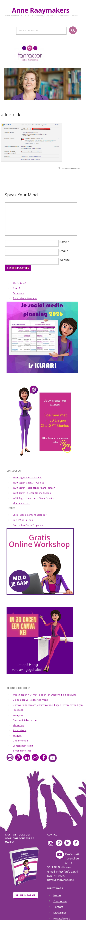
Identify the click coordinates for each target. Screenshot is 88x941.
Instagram (18, 714)
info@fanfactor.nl (67, 871)
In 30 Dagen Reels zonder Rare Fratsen (34, 487)
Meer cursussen (21, 503)
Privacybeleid (61, 918)
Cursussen (18, 293)
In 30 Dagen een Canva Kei (27, 477)
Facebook (18, 709)
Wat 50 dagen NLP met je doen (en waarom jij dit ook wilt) (44, 694)
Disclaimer (59, 912)
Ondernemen (20, 740)
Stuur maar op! (25, 895)
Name (63, 242)
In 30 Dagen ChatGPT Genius (28, 482)
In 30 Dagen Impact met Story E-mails (33, 497)
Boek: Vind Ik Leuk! (23, 519)
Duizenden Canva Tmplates (28, 525)
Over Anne (60, 901)
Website (65, 260)
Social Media (19, 730)
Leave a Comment (71, 168)
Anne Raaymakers (42, 10)
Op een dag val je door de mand (30, 699)
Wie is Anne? (19, 283)
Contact (58, 907)
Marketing (18, 725)
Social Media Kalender (25, 298)
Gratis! (16, 287)
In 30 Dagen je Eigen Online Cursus (32, 492)
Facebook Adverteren (25, 720)
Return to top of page (41, 935)
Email (63, 251)
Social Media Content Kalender (29, 514)
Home (57, 895)
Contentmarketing (23, 745)
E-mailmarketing (22, 750)
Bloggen (17, 735)
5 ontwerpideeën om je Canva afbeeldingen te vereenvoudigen (48, 704)
